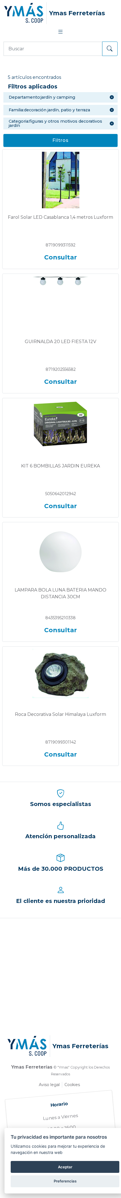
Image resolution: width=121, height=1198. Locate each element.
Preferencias (65, 1181)
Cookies (72, 1084)
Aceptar (65, 1167)
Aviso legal (49, 1084)
